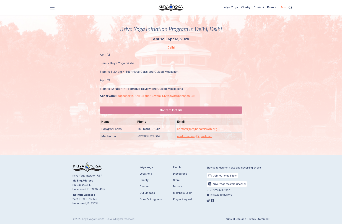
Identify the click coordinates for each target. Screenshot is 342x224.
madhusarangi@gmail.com (194, 136)
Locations (146, 173)
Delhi (171, 47)
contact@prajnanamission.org (197, 129)
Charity (245, 7)
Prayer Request (182, 199)
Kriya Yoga (231, 7)
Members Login (182, 192)
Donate (177, 186)
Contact (259, 7)
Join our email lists (224, 175)
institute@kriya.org (221, 194)
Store (176, 180)
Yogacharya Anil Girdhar (134, 96)
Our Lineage (147, 192)
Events (271, 7)
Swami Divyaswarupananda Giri (173, 96)
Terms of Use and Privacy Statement (247, 218)
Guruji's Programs (151, 199)
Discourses (180, 173)
